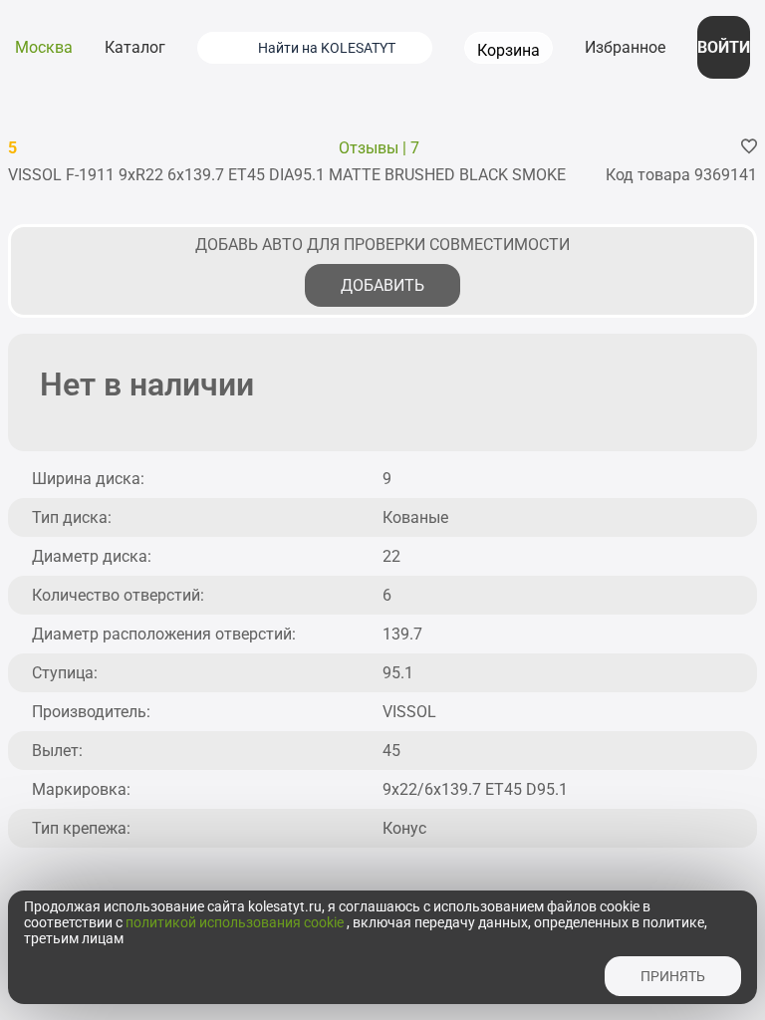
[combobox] (339, 48)
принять (672, 976)
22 (391, 556)
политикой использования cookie (236, 922)
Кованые (415, 517)
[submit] (222, 48)
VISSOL (409, 711)
